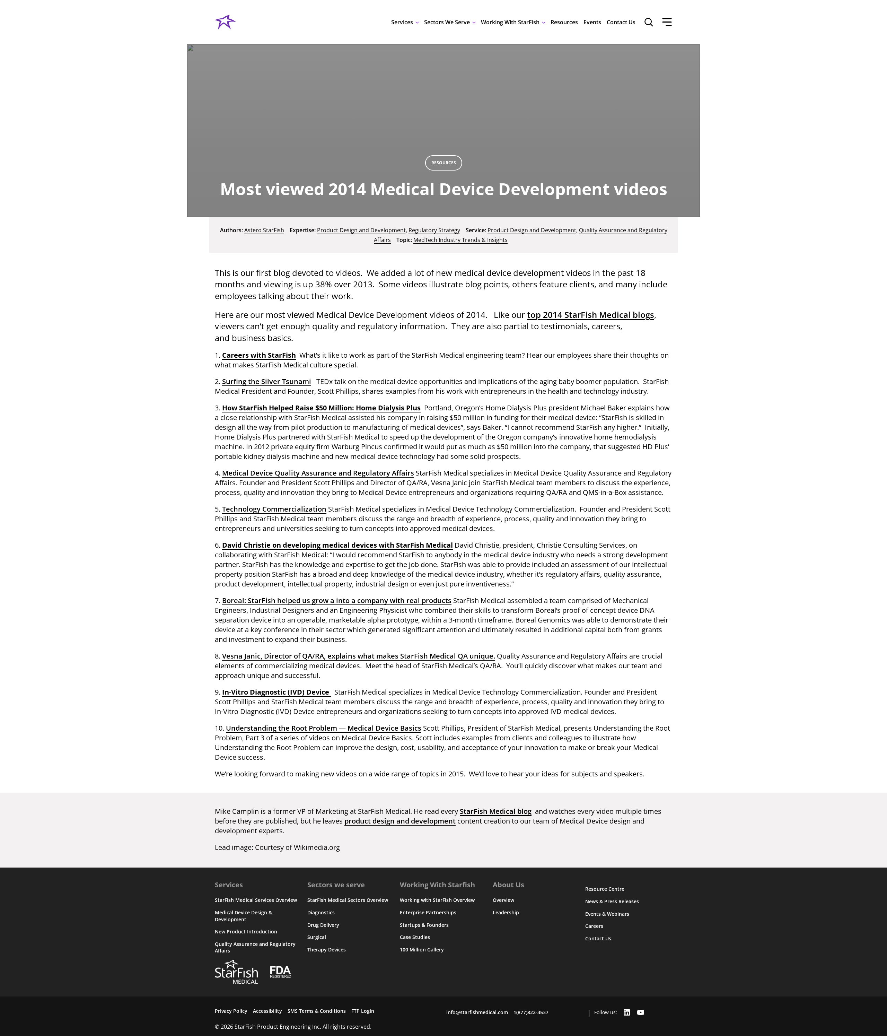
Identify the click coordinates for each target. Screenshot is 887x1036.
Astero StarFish (264, 230)
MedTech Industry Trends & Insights (460, 240)
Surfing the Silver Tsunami (266, 381)
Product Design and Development (361, 230)
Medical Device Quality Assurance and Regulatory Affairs (318, 473)
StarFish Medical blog (496, 811)
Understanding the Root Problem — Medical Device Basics (323, 728)
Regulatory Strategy (434, 230)
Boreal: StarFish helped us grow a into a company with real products (336, 600)
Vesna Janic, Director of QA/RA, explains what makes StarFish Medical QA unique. (358, 656)
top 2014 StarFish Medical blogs (590, 314)
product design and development (400, 821)
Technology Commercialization (274, 509)
